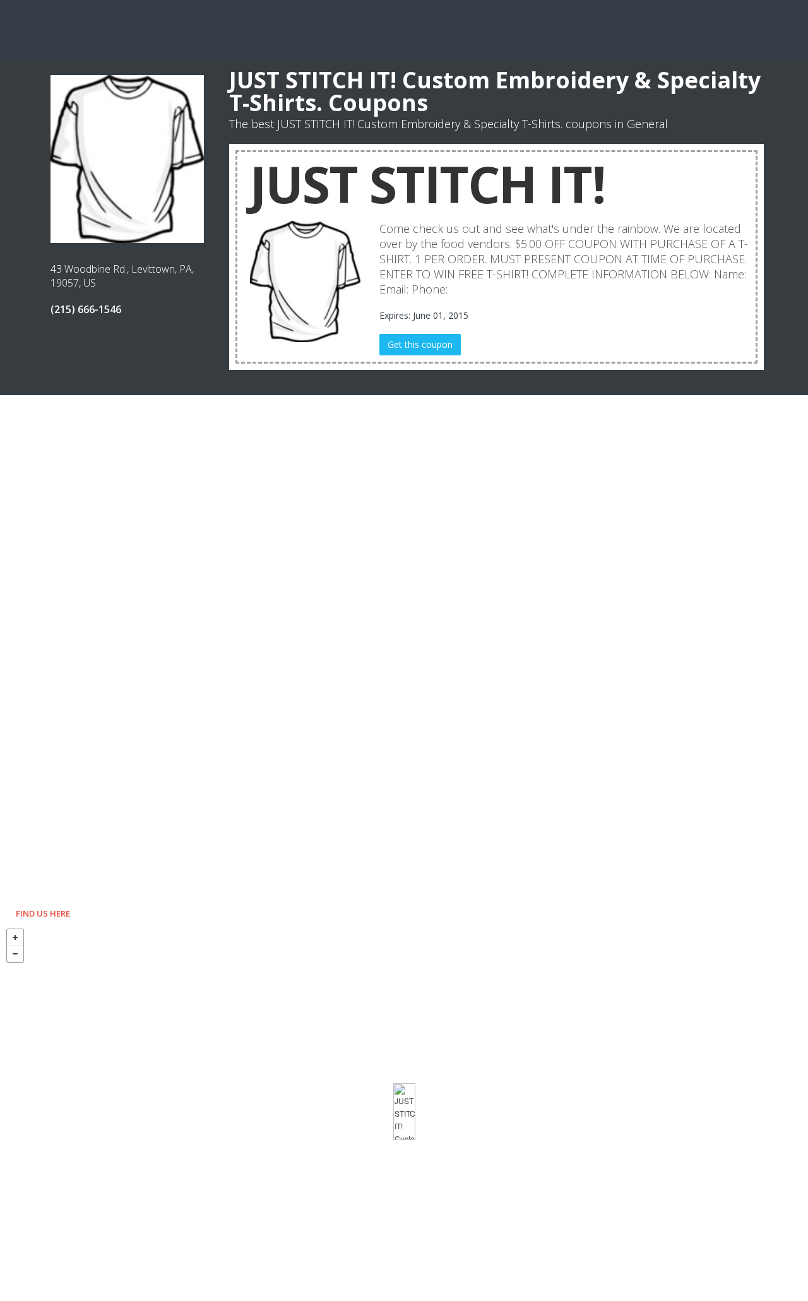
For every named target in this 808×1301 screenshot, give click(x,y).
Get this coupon (420, 344)
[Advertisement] (404, 28)
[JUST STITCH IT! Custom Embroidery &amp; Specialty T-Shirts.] (404, 1111)
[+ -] (404, 1111)
